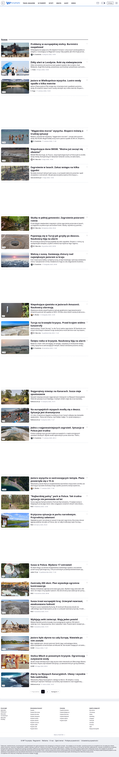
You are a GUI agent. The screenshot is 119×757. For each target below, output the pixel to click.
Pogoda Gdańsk (34, 720)
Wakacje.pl (3, 712)
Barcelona (92, 710)
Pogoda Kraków (34, 718)
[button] (103, 3)
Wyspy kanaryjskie (94, 728)
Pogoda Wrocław (34, 714)
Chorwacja (92, 712)
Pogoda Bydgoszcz (65, 712)
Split (90, 726)
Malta (90, 714)
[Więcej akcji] (87, 44)
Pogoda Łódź (33, 726)
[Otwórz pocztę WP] (97, 3)
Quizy (66, 3)
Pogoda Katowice (64, 710)
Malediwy (91, 716)
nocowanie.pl (4, 715)
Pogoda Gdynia (64, 718)
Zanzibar (91, 722)
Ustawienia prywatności (89, 741)
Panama (91, 724)
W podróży (42, 3)
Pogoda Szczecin (34, 722)
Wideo (73, 3)
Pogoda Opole (63, 720)
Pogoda (32, 710)
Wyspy (51, 3)
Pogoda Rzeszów (64, 714)
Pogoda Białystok (64, 716)
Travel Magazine (29, 3)
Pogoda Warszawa (35, 712)
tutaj (37, 753)
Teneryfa (91, 720)
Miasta (58, 3)
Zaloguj (110, 3)
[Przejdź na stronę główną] (3, 4)
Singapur (91, 718)
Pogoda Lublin (34, 724)
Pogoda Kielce (34, 728)
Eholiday (3, 719)
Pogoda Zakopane (35, 716)
